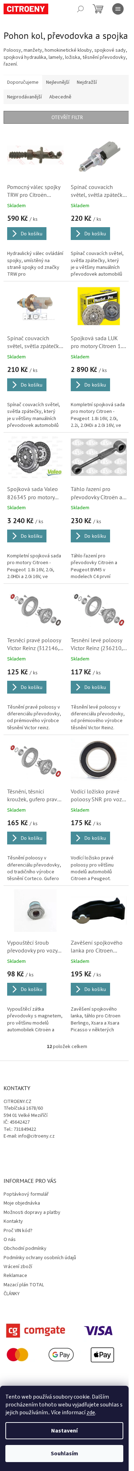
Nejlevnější (57, 82)
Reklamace (15, 1275)
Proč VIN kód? (18, 1230)
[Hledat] (80, 9)
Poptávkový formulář (26, 1194)
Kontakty (13, 1221)
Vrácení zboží (18, 1266)
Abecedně (60, 97)
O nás (10, 1239)
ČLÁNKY (12, 1293)
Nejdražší (87, 82)
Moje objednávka (22, 1203)
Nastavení (64, 1431)
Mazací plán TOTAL (24, 1284)
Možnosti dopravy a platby (32, 1212)
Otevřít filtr (67, 117)
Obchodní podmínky (25, 1248)
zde (90, 1412)
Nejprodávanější (24, 97)
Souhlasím (64, 1453)
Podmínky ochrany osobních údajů (40, 1257)
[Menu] (118, 9)
